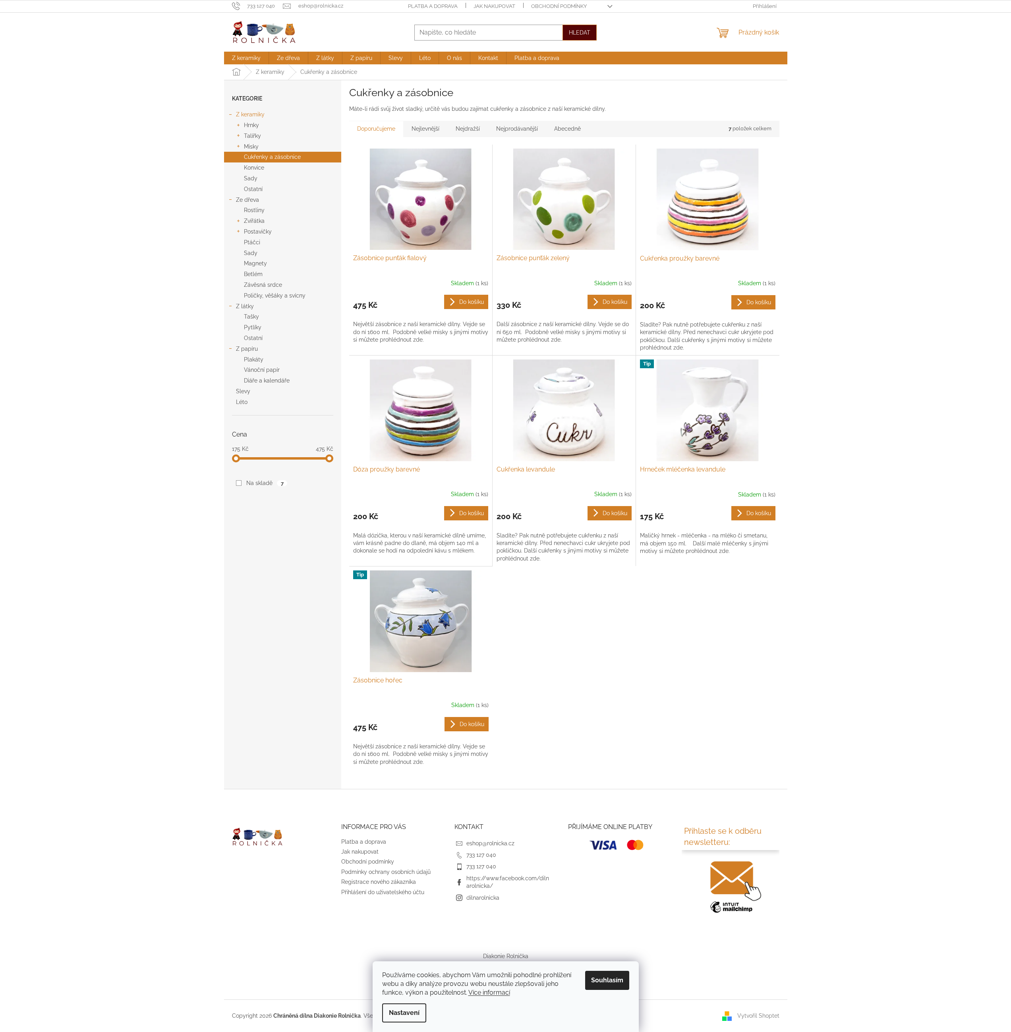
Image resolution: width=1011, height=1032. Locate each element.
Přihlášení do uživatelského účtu (382, 892)
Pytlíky (252, 327)
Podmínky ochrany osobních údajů (386, 872)
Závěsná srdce (263, 285)
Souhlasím (607, 980)
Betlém (253, 274)
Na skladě (264, 483)
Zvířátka (254, 221)
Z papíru (247, 349)
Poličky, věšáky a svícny (274, 295)
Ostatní (253, 189)
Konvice (254, 167)
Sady (250, 178)
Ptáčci (252, 242)
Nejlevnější (425, 129)
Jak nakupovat (494, 6)
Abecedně (567, 129)
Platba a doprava (433, 6)
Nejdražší (468, 129)
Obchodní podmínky (559, 6)
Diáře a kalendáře (267, 380)
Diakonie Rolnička (505, 956)
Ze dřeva (247, 200)
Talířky (252, 136)
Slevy (243, 391)
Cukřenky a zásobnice (272, 157)
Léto (241, 402)
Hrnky (251, 125)
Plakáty (253, 359)
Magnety (255, 263)
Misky (251, 146)
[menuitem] (246, 58)
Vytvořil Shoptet (758, 1015)
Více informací (489, 992)
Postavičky (258, 231)
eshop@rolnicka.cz (490, 843)
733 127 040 (481, 855)
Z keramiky (250, 114)
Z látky (245, 306)
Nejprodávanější (517, 129)
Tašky (251, 316)
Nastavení (404, 1013)
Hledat (579, 32)
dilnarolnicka (482, 898)
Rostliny (254, 210)
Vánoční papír (262, 370)
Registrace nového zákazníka (378, 882)
